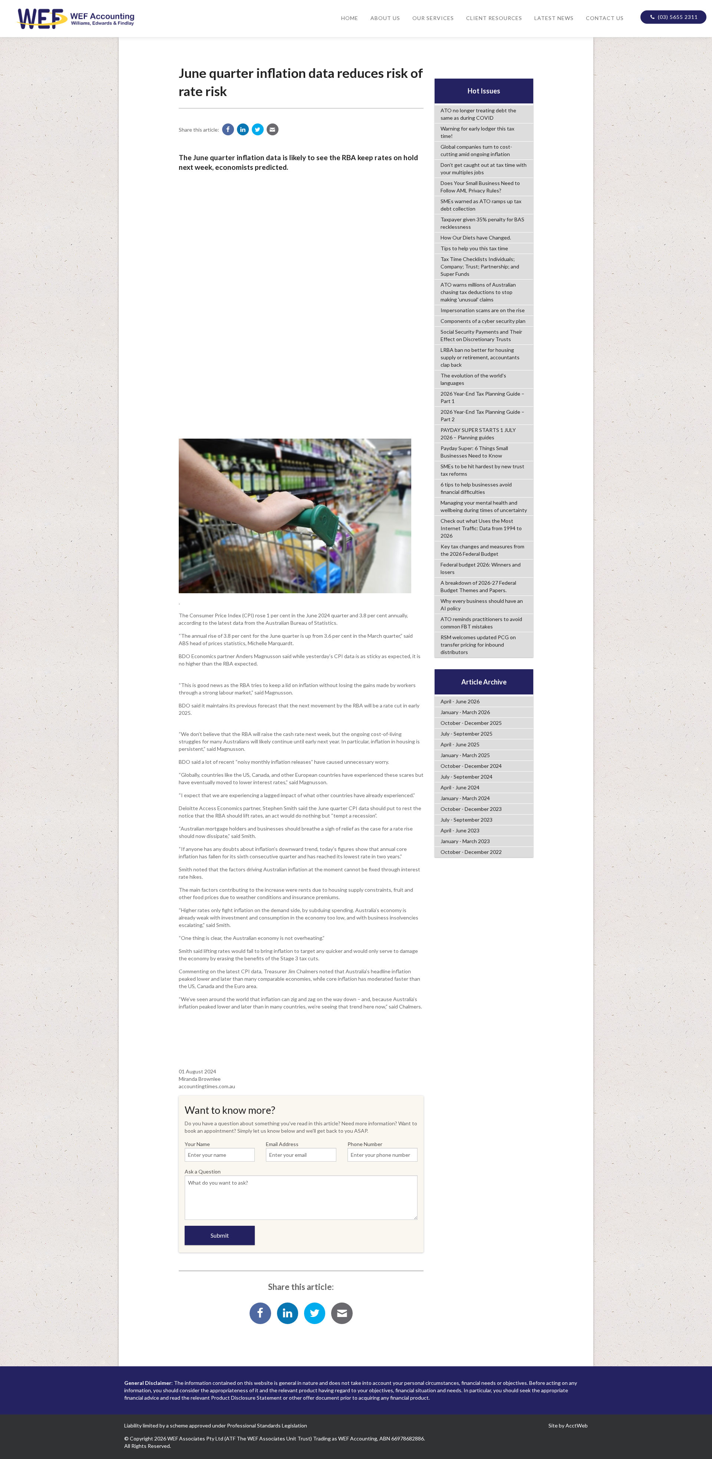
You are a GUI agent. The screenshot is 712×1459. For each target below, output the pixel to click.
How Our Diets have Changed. (476, 237)
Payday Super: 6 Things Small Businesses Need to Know (474, 452)
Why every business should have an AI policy (482, 604)
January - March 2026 (465, 712)
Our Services (433, 18)
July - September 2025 (466, 733)
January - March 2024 (465, 798)
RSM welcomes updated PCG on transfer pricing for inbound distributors (478, 644)
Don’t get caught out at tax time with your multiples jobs (484, 168)
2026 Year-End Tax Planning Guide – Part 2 (482, 415)
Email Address (282, 1144)
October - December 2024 (471, 766)
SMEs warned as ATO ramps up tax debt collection (481, 205)
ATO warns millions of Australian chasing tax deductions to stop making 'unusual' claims (478, 292)
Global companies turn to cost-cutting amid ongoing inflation (476, 150)
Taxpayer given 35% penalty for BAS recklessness (482, 223)
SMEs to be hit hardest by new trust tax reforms (482, 470)
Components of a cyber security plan (483, 321)
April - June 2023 (460, 830)
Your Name (197, 1144)
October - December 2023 (471, 809)
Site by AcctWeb (568, 1425)
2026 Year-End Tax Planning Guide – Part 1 (482, 397)
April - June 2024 (460, 787)
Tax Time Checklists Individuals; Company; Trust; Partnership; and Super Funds (480, 266)
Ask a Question (203, 1171)
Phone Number (364, 1144)
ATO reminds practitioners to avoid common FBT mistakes (481, 623)
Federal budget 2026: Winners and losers (481, 568)
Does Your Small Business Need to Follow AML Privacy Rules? (480, 187)
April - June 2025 (460, 744)
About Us (385, 18)
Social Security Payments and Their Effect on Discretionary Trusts (481, 335)
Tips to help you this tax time (474, 248)
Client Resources (494, 18)
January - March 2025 (465, 755)
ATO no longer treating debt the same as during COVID (478, 114)
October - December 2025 (471, 723)
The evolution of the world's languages (473, 379)
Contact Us (605, 18)
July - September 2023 (466, 819)
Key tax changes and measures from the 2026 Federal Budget (482, 550)
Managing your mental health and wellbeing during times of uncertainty (484, 506)
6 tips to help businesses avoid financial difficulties (476, 488)
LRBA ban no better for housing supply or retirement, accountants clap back (480, 357)
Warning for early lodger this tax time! (477, 132)
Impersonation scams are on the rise (483, 310)
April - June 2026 (460, 701)
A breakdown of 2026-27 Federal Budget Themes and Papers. (478, 586)
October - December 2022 (471, 852)
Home (349, 18)
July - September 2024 (466, 776)
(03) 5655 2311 (677, 17)
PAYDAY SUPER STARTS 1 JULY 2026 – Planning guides (478, 433)
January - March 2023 (465, 841)
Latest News (554, 18)
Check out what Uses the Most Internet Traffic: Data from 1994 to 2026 (481, 528)
